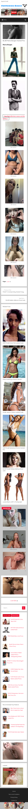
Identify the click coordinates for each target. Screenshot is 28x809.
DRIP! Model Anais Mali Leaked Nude (13, 343)
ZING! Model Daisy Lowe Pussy (15, 636)
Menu (5, 20)
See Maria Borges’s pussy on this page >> (14, 117)
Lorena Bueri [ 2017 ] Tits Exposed (12, 502)
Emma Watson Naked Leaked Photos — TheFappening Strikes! (16, 654)
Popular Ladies (7, 615)
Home (14, 791)
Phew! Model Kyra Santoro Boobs (12, 379)
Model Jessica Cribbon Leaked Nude (13, 412)
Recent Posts (15, 615)
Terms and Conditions (14, 794)
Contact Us (14, 800)
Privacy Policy (14, 797)
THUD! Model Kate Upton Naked (16, 732)
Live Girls (14, 600)
